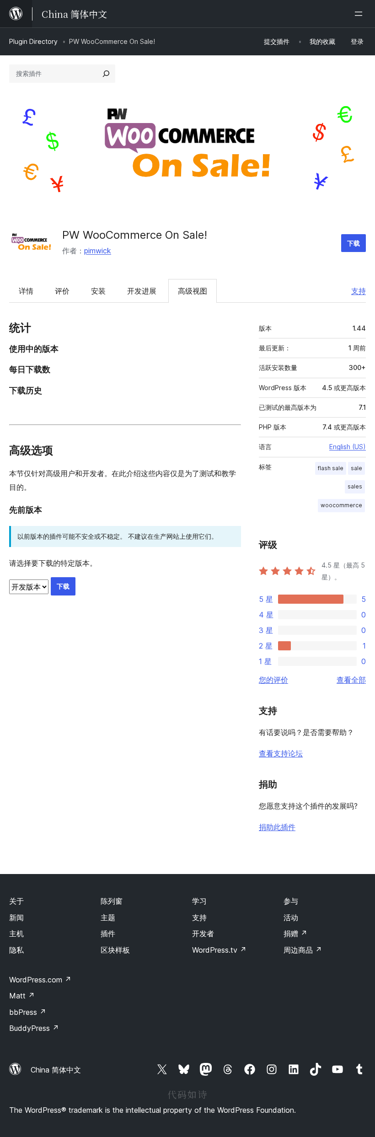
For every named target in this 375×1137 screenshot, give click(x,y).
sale (356, 468)
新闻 (16, 917)
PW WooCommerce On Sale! (134, 234)
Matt (22, 995)
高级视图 (192, 290)
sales (355, 486)
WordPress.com (40, 979)
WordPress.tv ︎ (219, 950)
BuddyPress (34, 1028)
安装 (98, 290)
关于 (16, 901)
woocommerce (341, 505)
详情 (26, 290)
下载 (353, 243)
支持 (358, 290)
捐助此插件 (277, 826)
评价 (62, 290)
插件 (108, 933)
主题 (108, 917)
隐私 (16, 950)
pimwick (97, 250)
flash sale (330, 468)
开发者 (203, 933)
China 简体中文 (56, 1069)
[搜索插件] (106, 73)
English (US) (347, 447)
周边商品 (303, 950)
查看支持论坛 (281, 753)
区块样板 (115, 950)
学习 (199, 901)
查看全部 (351, 679)
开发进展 (141, 290)
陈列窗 (112, 901)
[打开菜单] (360, 13)
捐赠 (295, 933)
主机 (16, 933)
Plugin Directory (33, 41)
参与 (291, 901)
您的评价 (273, 679)
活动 (291, 917)
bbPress (27, 1012)
